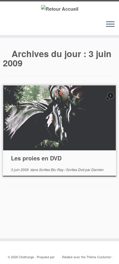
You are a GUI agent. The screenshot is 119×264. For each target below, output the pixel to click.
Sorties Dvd (75, 169)
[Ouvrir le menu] (110, 24)
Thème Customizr (98, 256)
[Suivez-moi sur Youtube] (23, 27)
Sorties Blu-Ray (51, 169)
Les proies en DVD (36, 158)
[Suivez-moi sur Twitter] (12, 27)
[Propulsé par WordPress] (57, 256)
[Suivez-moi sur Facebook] (17, 27)
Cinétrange (26, 256)
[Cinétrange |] (59, 8)
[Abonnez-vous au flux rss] (6, 27)
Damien (97, 169)
